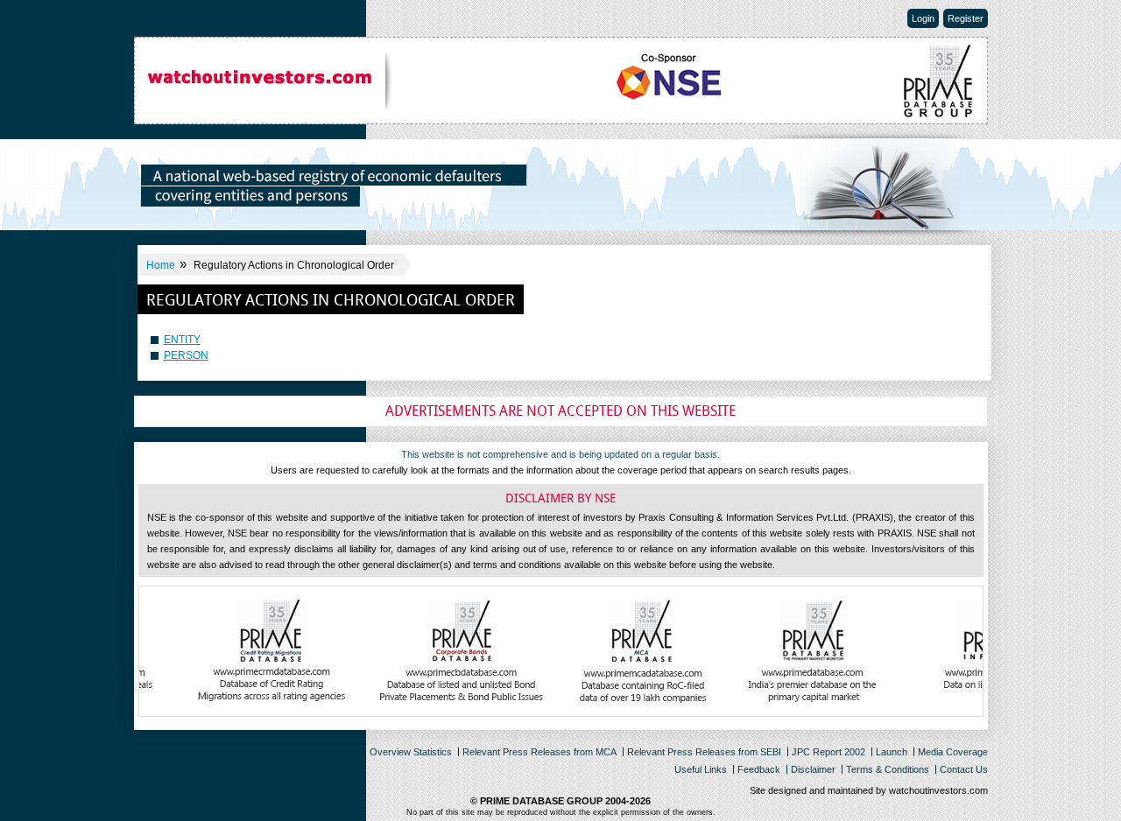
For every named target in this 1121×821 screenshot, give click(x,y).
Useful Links (700, 769)
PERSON (186, 355)
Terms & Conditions (887, 769)
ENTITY (182, 339)
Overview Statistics (411, 752)
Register (966, 18)
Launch (891, 752)
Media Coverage (953, 752)
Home (160, 265)
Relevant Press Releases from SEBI (704, 752)
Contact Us (964, 769)
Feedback (758, 769)
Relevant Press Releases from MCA (539, 752)
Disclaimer (813, 769)
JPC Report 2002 (828, 752)
